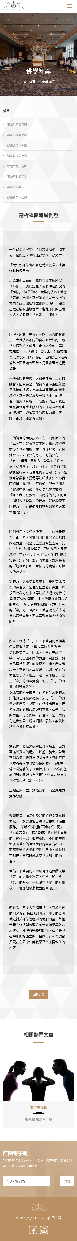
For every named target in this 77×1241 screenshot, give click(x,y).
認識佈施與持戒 (16, 187)
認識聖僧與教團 (16, 145)
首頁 (32, 82)
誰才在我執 (38, 1107)
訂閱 (67, 1182)
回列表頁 (38, 994)
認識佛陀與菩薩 (16, 124)
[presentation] (7, 1091)
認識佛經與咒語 (16, 135)
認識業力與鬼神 (16, 166)
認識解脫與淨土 (16, 176)
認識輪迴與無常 (16, 156)
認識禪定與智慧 (16, 197)
